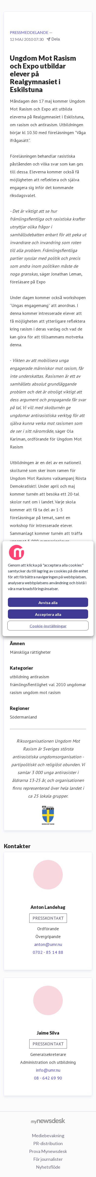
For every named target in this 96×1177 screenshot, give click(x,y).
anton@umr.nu (48, 944)
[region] (48, 588)
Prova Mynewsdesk (48, 1151)
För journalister (48, 1159)
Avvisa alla (48, 602)
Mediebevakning (48, 1135)
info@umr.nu (48, 1070)
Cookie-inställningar (48, 625)
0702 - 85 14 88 (48, 952)
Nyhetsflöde (48, 1167)
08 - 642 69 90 (48, 1078)
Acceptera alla (48, 614)
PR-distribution (48, 1143)
